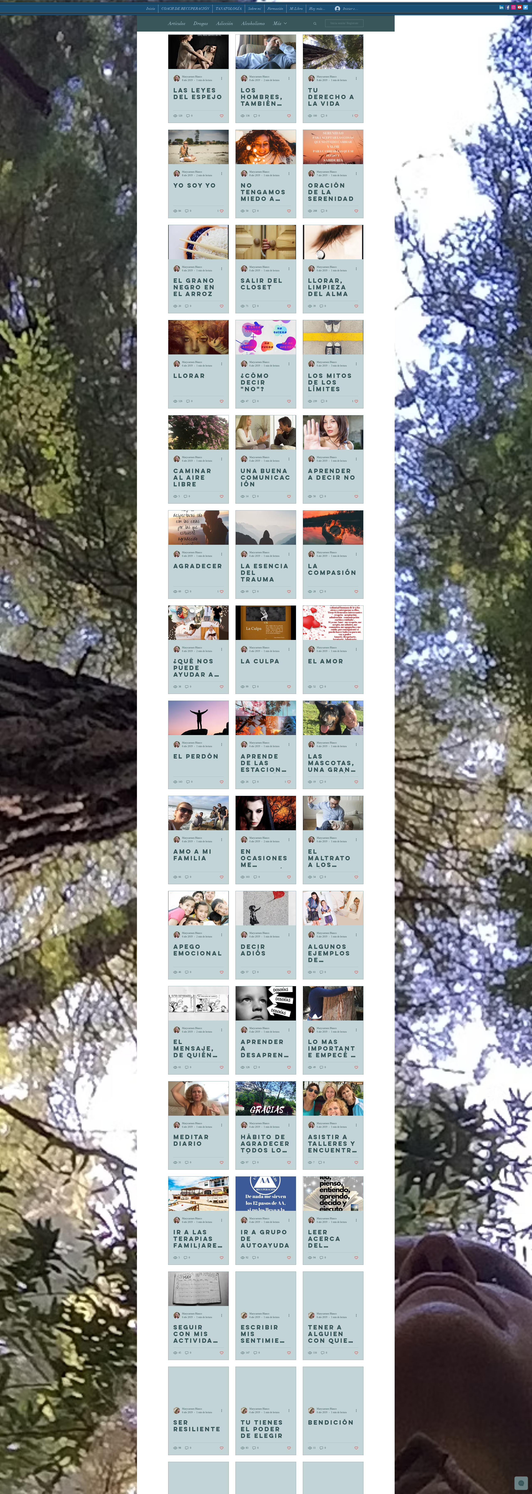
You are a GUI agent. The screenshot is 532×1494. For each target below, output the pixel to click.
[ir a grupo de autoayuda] (266, 1194)
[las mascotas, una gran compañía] (333, 718)
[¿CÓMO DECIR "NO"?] (266, 337)
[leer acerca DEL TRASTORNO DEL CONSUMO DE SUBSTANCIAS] (333, 1194)
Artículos (176, 23)
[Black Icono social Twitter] (525, 7)
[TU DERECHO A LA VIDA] (333, 52)
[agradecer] (198, 527)
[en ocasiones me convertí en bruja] (266, 813)
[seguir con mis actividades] (198, 1289)
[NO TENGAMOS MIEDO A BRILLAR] (266, 147)
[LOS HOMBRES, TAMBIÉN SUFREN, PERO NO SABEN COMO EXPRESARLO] (266, 52)
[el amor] (333, 623)
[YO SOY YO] (198, 147)
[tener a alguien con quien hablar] (333, 1289)
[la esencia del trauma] (266, 527)
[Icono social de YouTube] (519, 7)
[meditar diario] (198, 1098)
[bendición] (333, 1384)
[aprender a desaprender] (266, 1003)
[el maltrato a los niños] (333, 813)
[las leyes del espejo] (198, 52)
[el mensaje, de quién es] (198, 1003)
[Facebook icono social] (507, 7)
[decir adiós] (266, 908)
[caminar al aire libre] (198, 432)
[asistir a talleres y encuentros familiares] (333, 1098)
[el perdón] (198, 718)
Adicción (224, 23)
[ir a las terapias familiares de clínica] (198, 1194)
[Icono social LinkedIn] (501, 7)
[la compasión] (333, 527)
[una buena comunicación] (266, 432)
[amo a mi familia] (198, 813)
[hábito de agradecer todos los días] (266, 1098)
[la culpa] (266, 623)
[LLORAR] (198, 337)
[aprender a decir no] (333, 432)
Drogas (201, 23)
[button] (315, 24)
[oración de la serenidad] (333, 147)
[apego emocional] (198, 908)
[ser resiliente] (198, 1384)
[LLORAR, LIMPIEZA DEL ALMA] (333, 242)
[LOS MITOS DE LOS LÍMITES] (333, 337)
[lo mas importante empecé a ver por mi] (333, 1003)
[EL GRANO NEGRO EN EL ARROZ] (198, 242)
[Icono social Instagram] (513, 7)
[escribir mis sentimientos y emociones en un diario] (266, 1289)
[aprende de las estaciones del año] (266, 718)
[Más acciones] (222, 78)
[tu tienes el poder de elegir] (266, 1384)
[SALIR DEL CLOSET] (266, 242)
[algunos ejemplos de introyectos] (333, 908)
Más (277, 23)
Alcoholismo (253, 23)
